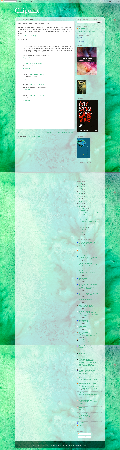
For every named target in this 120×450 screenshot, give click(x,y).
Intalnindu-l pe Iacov (84, 341)
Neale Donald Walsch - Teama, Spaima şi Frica (87, 372)
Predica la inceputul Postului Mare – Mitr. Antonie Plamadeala (88, 258)
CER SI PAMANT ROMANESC (88, 242)
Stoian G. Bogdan (81, 37)
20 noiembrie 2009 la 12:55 (36, 44)
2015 (80, 191)
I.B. (24, 63)
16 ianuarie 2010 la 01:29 (36, 95)
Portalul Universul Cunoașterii (88, 293)
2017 (80, 186)
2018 (80, 184)
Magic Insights (83, 278)
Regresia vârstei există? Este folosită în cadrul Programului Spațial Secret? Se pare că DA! (89, 314)
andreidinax (82, 340)
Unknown (82, 28)
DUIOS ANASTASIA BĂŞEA (86, 307)
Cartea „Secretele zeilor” (85, 322)
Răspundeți (26, 58)
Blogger (85, 445)
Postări (81, 434)
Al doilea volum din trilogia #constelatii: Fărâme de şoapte (87, 348)
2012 (80, 198)
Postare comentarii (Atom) (34, 136)
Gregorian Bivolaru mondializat (87, 328)
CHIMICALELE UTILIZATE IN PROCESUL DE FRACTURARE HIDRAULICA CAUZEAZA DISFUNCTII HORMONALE (87, 363)
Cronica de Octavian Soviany (88, 221)
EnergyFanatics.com (85, 299)
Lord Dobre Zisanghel (86, 400)
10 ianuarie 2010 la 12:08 (36, 84)
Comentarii (82, 437)
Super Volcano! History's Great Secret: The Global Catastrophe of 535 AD (89, 334)
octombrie (83, 224)
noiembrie (83, 210)
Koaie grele (82, 326)
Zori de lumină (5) (83, 251)
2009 (80, 206)
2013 (80, 196)
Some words (83, 353)
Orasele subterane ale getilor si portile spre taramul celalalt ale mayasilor (89, 387)
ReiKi (80, 377)
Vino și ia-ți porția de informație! (87, 295)
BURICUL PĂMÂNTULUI (86, 305)
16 (79, 355)
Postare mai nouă (25, 132)
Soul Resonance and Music (86, 301)
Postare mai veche (65, 132)
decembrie (83, 208)
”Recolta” (81, 280)
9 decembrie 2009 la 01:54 (36, 74)
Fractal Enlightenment (86, 263)
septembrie (83, 227)
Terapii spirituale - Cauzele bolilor (88, 379)
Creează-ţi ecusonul (81, 41)
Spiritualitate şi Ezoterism (87, 370)
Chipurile (27, 10)
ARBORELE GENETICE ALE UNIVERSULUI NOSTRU (87, 288)
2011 (80, 201)
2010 (80, 203)
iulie (81, 232)
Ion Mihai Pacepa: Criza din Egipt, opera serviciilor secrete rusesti (88, 394)
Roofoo (73, 445)
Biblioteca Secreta (84, 311)
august (82, 229)
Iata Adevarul (84, 219)
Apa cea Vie (82, 256)
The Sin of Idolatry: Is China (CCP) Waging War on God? (88, 273)
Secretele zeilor (84, 320)
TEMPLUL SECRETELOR (86, 359)
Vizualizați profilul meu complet (86, 31)
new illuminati (83, 332)
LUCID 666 (82, 392)
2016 (80, 189)
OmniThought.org (84, 271)
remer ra (81, 250)
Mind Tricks (82, 407)
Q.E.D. (81, 425)
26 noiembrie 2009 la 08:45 (34, 63)
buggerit (81, 422)
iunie (82, 234)
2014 (80, 193)
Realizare (81, 409)
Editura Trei (82, 346)
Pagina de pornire (45, 132)
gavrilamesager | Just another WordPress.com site (88, 285)
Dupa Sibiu (83, 216)
